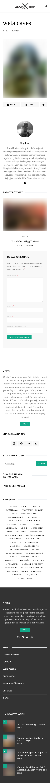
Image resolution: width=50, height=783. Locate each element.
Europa (12, 524)
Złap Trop (15, 31)
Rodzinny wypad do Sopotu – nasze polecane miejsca (32, 753)
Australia (12, 510)
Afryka (14, 506)
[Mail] (35, 443)
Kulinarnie (16, 539)
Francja (26, 524)
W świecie (32, 575)
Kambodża (37, 532)
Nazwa (10, 306)
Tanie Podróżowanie (33, 568)
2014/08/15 (6, 31)
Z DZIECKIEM (26, 578)
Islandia (22, 532)
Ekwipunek (34, 521)
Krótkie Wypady (35, 535)
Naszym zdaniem (19, 550)
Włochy (25, 237)
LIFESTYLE (7, 691)
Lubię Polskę (33, 542)
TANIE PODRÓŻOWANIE (13, 683)
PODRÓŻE (7, 662)
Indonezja (38, 528)
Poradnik (39, 560)
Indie (25, 528)
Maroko (16, 546)
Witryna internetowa (16, 327)
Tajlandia (12, 568)
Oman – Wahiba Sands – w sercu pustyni (30, 739)
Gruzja (38, 524)
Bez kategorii (30, 514)
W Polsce (13, 571)
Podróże (24, 560)
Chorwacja (35, 517)
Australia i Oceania (33, 510)
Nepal (36, 550)
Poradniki (13, 564)
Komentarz (12, 276)
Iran (10, 532)
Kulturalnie (33, 539)
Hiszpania (12, 528)
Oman (14, 557)
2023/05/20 (30, 246)
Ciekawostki (16, 521)
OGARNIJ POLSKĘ (35, 553)
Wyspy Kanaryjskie (32, 571)
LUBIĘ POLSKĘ (9, 669)
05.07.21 (19, 744)
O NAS (5, 698)
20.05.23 (19, 728)
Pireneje (10, 560)
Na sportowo (32, 546)
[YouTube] (28, 443)
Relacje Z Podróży (33, 564)
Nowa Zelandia (15, 553)
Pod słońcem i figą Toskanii (25, 241)
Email (10, 316)
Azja (15, 514)
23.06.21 (19, 758)
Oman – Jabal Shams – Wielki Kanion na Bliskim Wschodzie (32, 768)
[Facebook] (21, 443)
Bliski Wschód (17, 517)
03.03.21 (19, 773)
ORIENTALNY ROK (30, 557)
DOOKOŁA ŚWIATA (11, 654)
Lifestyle (16, 542)
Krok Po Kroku (14, 535)
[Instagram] (14, 443)
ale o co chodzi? (31, 506)
